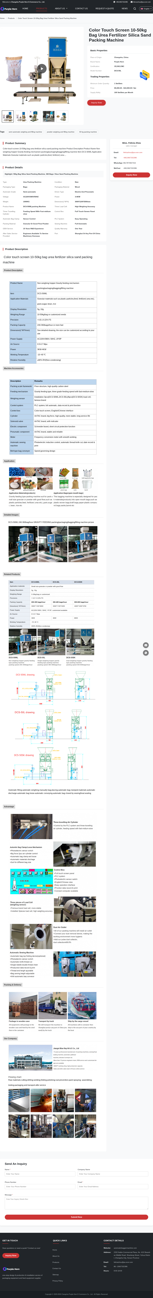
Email (80, 1182)
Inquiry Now (131, 175)
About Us (60, 9)
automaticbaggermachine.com (125, 1248)
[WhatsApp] (146, 653)
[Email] (146, 645)
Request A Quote (105, 9)
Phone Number (10, 1182)
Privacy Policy (57, 1281)
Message (9, 1195)
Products (41, 9)
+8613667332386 (130, 158)
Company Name (84, 1169)
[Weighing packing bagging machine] (42, 69)
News (125, 9)
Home (25, 9)
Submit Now (76, 1217)
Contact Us (81, 9)
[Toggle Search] (135, 9)
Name (7, 1169)
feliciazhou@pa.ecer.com (142, 2)
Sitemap (55, 1275)
